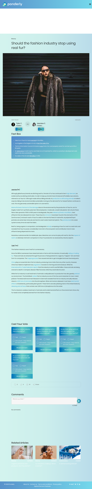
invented (33, 140)
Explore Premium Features (42, 486)
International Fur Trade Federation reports (24, 267)
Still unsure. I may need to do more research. (23, 341)
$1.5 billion (33, 156)
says (41, 146)
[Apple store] (72, 484)
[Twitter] (75, 484)
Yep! (16, 337)
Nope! (24, 337)
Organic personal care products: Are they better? (20, 465)
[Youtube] (79, 484)
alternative (20, 151)
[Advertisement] (46, 21)
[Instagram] (77, 484)
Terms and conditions (45, 484)
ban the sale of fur (43, 143)
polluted (77, 274)
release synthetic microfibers (62, 212)
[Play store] (70, 484)
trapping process (32, 258)
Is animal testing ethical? (68, 464)
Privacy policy (57, 484)
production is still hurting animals (63, 198)
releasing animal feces (18, 286)
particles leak (67, 220)
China (13, 262)
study (49, 226)
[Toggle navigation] (90, 4)
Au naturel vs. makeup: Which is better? (45, 465)
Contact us (33, 484)
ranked (34, 276)
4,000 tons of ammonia (24, 281)
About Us (26, 484)
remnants (48, 215)
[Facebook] (73, 484)
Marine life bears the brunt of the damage (24, 207)
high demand (71, 193)
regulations (37, 265)
